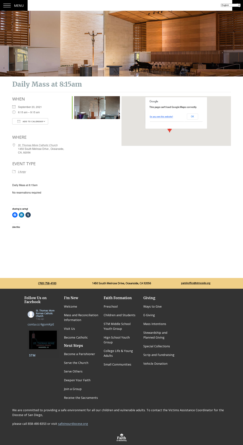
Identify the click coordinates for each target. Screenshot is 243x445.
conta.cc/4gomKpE (41, 324)
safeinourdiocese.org (73, 424)
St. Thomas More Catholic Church (38, 145)
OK (192, 116)
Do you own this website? (161, 117)
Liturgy (22, 171)
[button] (169, 129)
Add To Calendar (32, 122)
